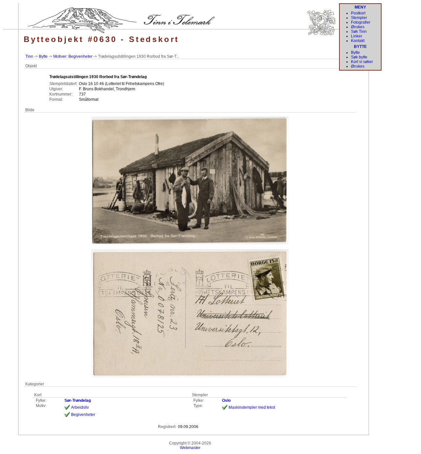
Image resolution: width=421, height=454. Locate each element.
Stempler (359, 17)
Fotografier (360, 22)
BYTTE (360, 46)
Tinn (29, 56)
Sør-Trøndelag (77, 400)
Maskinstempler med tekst (252, 407)
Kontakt (357, 40)
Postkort (358, 13)
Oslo (226, 400)
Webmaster (190, 447)
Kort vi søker (362, 61)
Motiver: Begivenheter (72, 56)
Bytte (43, 56)
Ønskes (357, 27)
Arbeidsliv (80, 407)
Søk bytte (359, 57)
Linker (356, 36)
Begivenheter (83, 414)
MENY (360, 7)
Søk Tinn (359, 31)
